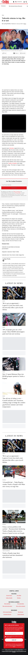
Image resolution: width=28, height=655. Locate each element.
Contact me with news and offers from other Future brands (14, 636)
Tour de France (9, 595)
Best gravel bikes (20, 603)
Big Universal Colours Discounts (15, 6)
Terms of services (16, 191)
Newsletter (23, 53)
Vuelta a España (12, 163)
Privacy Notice (18, 192)
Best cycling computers (20, 606)
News (3, 15)
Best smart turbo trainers (7, 606)
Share (5, 53)
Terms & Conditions (13, 645)
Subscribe (20, 1)
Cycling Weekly (7, 23)
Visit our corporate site (18, 649)
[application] (14, 123)
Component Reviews (7, 614)
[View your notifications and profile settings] (13, 2)
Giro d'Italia (19, 595)
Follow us (16, 53)
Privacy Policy (18, 644)
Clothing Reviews (20, 614)
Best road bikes (7, 603)
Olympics (19, 597)
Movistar (11, 148)
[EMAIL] (4, 260)
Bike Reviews (20, 612)
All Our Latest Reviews (7, 612)
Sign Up (14, 640)
